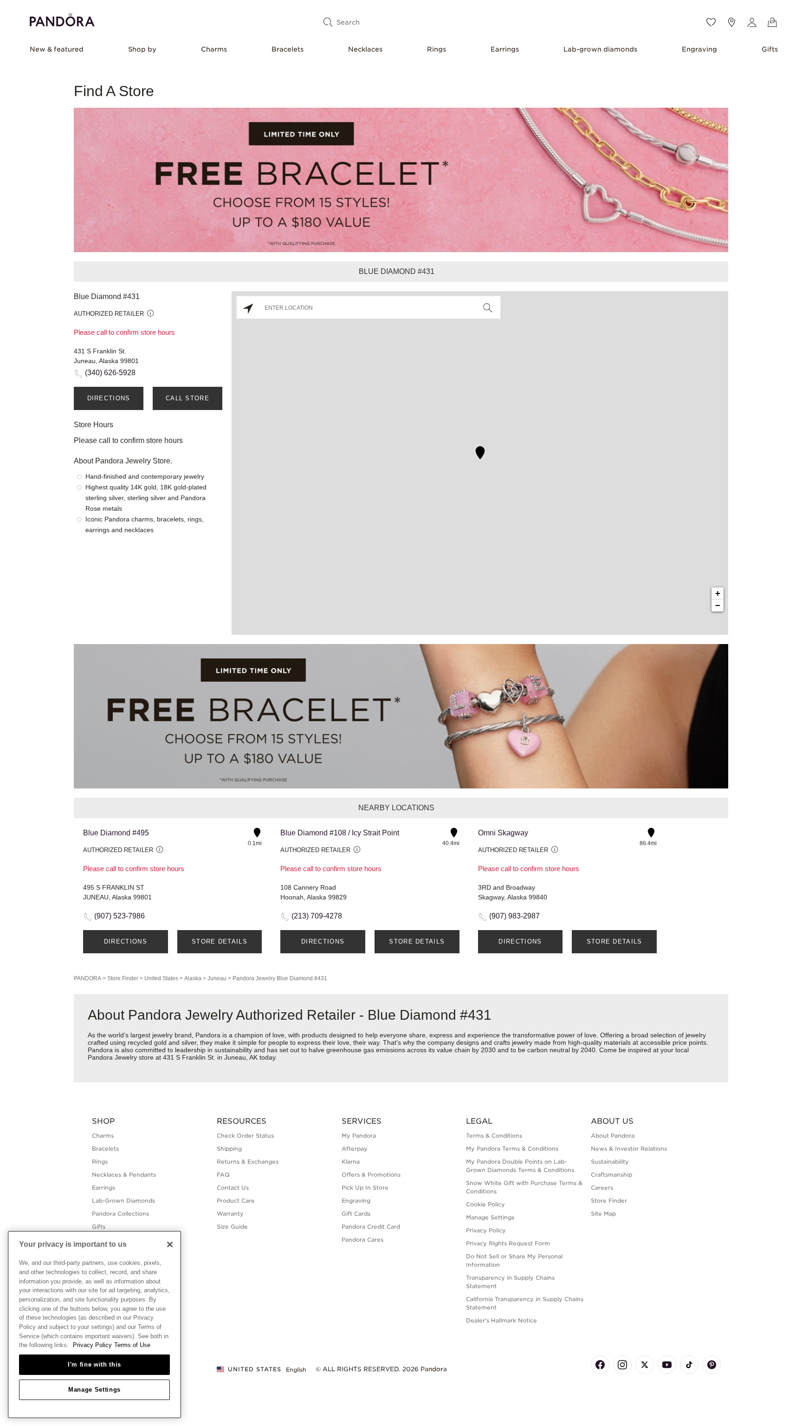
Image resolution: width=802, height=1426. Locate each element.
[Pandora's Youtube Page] (667, 1364)
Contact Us (233, 1187)
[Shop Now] (401, 716)
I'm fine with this (94, 1364)
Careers (602, 1187)
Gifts (770, 49)
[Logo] (62, 18)
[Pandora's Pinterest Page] (711, 1364)
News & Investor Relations (629, 1148)
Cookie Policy (485, 1204)
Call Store (187, 398)
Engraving (699, 49)
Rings (436, 49)
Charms (214, 49)
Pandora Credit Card (371, 1226)
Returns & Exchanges (247, 1161)
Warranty (230, 1213)
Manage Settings (94, 1389)
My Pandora (359, 1135)
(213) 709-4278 (316, 916)
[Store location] (731, 22)
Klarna (351, 1161)
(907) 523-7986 (119, 916)
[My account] (752, 22)
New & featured (57, 49)
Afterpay (355, 1148)
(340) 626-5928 (110, 373)
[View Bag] (772, 22)
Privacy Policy (486, 1230)
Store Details (219, 941)
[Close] (170, 1244)
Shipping (229, 1148)
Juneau (216, 978)
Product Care (236, 1200)
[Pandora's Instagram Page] (622, 1364)
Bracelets (288, 49)
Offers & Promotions (371, 1174)
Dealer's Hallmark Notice (501, 1320)
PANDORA (87, 978)
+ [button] (717, 593)
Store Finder (122, 978)
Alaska (192, 978)
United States (161, 978)
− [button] (717, 605)
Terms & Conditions (494, 1135)
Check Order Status (245, 1135)
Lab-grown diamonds (600, 49)
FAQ (223, 1174)
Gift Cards (356, 1213)
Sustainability (610, 1161)
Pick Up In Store (365, 1187)
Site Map (603, 1213)
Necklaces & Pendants (124, 1174)
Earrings (505, 49)
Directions (108, 398)
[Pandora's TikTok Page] (689, 1364)
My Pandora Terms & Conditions (512, 1148)
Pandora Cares (362, 1239)
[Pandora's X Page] (644, 1364)
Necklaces (365, 49)
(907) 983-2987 (514, 916)
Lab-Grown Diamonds (123, 1200)
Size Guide (232, 1226)
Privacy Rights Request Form (508, 1243)
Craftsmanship (611, 1174)
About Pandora (612, 1135)
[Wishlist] (711, 22)
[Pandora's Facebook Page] (600, 1364)
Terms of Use (132, 1344)
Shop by (142, 49)
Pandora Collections (120, 1213)
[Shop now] (401, 179)
